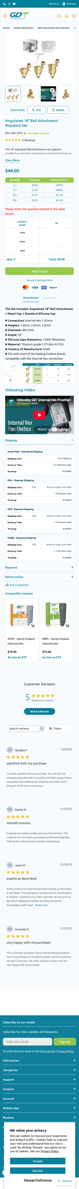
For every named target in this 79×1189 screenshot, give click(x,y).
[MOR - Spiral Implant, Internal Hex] (21, 615)
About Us (54, 3)
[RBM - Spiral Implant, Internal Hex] (56, 615)
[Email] (14, 3)
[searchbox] (22, 729)
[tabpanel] (39, 370)
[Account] (66, 16)
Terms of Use (47, 1051)
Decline (38, 1171)
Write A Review (39, 711)
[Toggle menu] (5, 16)
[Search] (59, 16)
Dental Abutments (23, 28)
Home (6, 28)
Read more (41, 905)
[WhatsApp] (9, 3)
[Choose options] (32, 625)
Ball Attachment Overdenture (54, 28)
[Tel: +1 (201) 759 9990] (4, 3)
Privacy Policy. (50, 1151)
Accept (38, 1161)
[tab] (31, 298)
